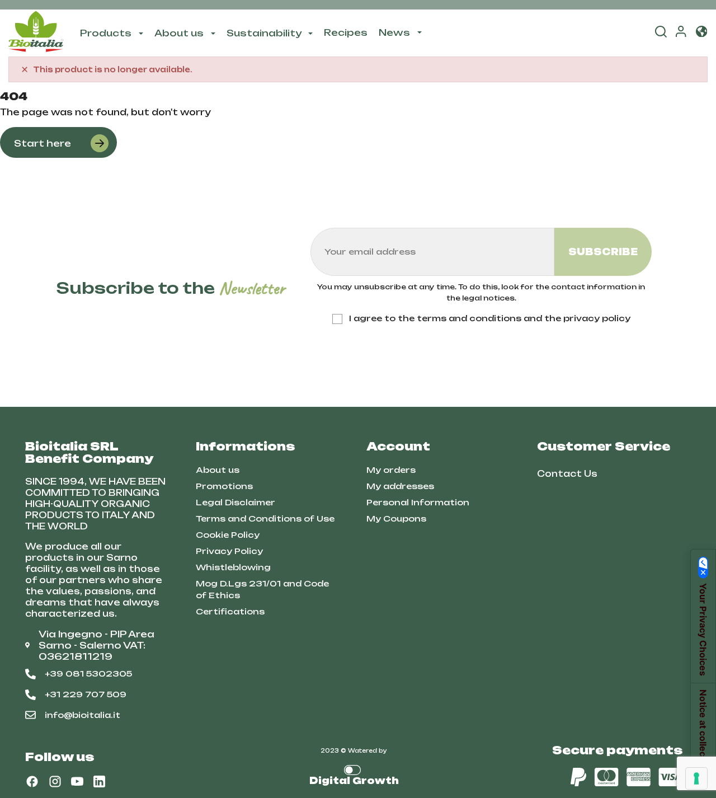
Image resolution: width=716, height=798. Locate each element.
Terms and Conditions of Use (265, 518)
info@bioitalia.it (82, 715)
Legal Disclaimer (235, 502)
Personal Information (417, 502)
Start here (42, 143)
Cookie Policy (228, 534)
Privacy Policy (229, 551)
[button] (701, 32)
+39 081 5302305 (88, 673)
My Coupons (396, 518)
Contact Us (567, 473)
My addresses (400, 486)
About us (217, 470)
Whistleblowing (233, 567)
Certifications (230, 611)
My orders (391, 470)
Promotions (224, 486)
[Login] (681, 33)
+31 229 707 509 (85, 694)
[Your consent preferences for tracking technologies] (696, 778)
